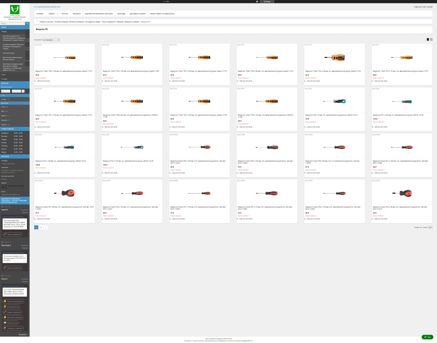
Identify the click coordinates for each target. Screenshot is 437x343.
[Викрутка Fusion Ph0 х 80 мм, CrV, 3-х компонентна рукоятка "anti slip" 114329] (334, 147)
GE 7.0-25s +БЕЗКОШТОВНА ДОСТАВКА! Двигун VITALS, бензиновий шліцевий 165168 (14, 292)
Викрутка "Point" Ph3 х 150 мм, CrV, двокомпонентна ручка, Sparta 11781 (131, 71)
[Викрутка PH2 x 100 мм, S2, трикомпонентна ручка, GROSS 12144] (64, 147)
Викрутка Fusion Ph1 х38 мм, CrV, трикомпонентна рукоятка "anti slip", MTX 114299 (64, 208)
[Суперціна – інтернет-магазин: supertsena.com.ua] (15, 10)
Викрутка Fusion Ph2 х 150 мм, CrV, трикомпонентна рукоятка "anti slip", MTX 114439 (333, 208)
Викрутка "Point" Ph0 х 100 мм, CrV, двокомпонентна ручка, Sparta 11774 (63, 71)
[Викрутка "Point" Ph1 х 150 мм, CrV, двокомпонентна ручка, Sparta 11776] (64, 101)
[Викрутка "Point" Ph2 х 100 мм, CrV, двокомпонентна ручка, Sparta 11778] (199, 101)
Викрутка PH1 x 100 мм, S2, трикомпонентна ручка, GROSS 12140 (398, 115)
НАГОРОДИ (121, 14)
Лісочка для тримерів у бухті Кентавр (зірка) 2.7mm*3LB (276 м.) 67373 (14, 258)
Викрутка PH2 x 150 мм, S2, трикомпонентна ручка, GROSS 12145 (128, 161)
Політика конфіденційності (244, 341)
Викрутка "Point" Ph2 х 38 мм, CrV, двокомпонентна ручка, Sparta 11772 (333, 71)
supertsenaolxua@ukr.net (10, 195)
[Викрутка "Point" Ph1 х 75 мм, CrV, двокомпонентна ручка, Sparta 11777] (402, 57)
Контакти (76, 14)
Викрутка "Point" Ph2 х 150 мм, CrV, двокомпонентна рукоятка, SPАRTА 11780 (265, 116)
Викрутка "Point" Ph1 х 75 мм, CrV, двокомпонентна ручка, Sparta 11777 (400, 71)
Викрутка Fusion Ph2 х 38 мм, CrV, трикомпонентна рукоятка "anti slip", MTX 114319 (400, 208)
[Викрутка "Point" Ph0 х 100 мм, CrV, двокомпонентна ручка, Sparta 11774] (64, 57)
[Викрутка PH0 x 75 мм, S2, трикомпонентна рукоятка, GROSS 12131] (334, 101)
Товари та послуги (46, 22)
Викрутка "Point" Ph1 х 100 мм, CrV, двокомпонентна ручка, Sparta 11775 (198, 71)
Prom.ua (229, 339)
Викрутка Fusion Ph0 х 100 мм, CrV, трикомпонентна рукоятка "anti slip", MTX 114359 (198, 162)
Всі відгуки (22, 334)
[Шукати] (27, 23)
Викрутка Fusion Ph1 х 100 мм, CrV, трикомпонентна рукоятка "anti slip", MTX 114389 (401, 162)
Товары (4, 31)
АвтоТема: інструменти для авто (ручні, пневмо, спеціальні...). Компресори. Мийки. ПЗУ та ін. (13, 67)
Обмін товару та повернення (162, 14)
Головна (39, 14)
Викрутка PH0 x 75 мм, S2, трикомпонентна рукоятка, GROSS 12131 (331, 115)
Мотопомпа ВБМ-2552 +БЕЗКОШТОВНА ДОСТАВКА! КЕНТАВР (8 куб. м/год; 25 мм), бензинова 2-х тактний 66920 (15, 224)
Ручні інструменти (109, 22)
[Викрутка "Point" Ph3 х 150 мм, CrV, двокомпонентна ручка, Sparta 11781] (132, 57)
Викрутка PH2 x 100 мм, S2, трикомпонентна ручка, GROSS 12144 (60, 161)
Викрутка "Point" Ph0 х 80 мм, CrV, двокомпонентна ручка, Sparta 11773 (265, 71)
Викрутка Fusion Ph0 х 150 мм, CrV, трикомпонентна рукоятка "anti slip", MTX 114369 (266, 162)
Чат (429, 337)
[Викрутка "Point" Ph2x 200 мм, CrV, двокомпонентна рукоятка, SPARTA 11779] (132, 101)
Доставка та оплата (138, 14)
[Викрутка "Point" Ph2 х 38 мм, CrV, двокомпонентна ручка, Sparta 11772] (334, 57)
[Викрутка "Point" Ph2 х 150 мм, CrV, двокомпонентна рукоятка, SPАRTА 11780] (267, 101)
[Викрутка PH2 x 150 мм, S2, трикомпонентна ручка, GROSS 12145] (132, 147)
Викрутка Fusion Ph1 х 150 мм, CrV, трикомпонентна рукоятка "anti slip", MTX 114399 (198, 208)
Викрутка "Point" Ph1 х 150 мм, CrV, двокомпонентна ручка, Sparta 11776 (63, 115)
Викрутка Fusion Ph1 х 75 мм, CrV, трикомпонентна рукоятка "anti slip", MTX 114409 (265, 208)
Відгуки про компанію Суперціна (99, 14)
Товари (51, 14)
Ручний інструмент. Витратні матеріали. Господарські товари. (13, 46)
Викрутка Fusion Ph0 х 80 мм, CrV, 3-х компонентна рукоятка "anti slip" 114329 (332, 162)
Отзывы (4, 79)
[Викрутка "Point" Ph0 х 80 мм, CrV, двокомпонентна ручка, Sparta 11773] (267, 57)
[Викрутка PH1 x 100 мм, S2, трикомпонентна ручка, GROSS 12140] (402, 101)
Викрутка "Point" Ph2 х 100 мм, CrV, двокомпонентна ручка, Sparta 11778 (198, 115)
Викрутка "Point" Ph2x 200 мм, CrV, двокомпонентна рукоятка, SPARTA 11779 (130, 116)
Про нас (65, 14)
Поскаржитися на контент (226, 341)
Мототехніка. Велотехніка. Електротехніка (12, 58)
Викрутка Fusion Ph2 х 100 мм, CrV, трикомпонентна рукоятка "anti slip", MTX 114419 (131, 208)
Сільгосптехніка (8, 53)
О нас (3, 74)
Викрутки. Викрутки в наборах (128, 22)
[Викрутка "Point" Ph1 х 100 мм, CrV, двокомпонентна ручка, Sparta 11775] (199, 57)
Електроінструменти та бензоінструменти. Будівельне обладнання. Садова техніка (14, 38)
